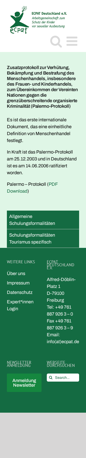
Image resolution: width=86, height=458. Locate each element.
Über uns (16, 273)
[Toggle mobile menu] (73, 41)
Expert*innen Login (20, 305)
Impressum (18, 282)
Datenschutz (20, 292)
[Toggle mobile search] (56, 41)
